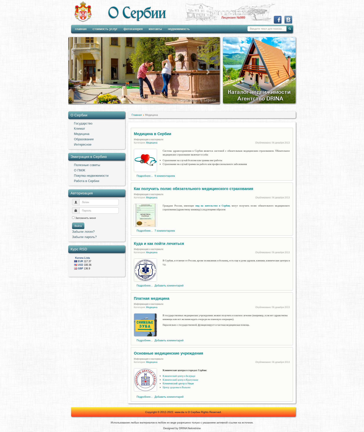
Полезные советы (87, 165)
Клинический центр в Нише (178, 383)
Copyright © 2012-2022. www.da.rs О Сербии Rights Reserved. (183, 412)
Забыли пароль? (84, 237)
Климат (79, 128)
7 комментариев (165, 230)
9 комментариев (165, 175)
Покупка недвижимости (91, 175)
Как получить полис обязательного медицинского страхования (193, 189)
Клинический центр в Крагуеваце (180, 379)
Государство (83, 123)
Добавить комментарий (169, 285)
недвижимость (179, 29)
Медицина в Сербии (152, 134)
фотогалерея (133, 29)
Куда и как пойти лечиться (159, 243)
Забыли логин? (83, 231)
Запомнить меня (85, 217)
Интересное (82, 144)
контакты (155, 29)
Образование (84, 139)
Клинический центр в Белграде (179, 375)
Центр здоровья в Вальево (177, 387)
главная (80, 29)
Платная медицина (151, 298)
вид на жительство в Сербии (212, 205)
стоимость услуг (105, 29)
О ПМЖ (79, 170)
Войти (78, 225)
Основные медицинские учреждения (168, 353)
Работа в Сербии (86, 181)
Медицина (81, 134)
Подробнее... (144, 175)
